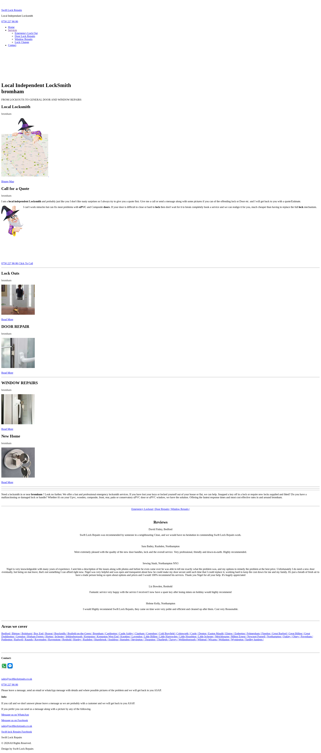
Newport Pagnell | (257, 636)
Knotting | (126, 636)
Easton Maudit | (216, 633)
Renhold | (67, 639)
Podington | (7, 639)
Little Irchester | (206, 636)
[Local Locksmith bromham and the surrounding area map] (25, 175)
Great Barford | (280, 633)
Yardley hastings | (254, 639)
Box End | (39, 633)
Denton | (203, 633)
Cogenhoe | (152, 633)
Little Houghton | (188, 636)
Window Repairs (23, 39)
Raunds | (30, 639)
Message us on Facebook (14, 720)
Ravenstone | (55, 639)
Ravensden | (41, 639)
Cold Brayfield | (167, 633)
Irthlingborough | (75, 636)
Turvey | (174, 639)
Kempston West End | (108, 636)
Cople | (194, 633)
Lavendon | (138, 636)
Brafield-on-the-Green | (80, 633)
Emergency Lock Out (26, 33)
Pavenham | (307, 636)
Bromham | (99, 633)
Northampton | (275, 636)
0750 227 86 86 (9, 21)
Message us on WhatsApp (15, 714)
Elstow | (230, 633)
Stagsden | (125, 639)
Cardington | (112, 633)
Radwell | (19, 639)
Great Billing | (296, 633)
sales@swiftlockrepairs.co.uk (16, 678)
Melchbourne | (223, 636)
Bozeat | (49, 633)
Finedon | (266, 633)
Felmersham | (254, 633)
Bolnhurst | (28, 633)
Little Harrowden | (169, 636)
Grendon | (21, 636)
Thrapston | (150, 639)
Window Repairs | (180, 509)
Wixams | (213, 639)
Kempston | (90, 636)
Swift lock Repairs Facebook (16, 731)
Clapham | (140, 633)
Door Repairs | (163, 509)
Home (11, 27)
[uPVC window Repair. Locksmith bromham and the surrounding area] (18, 423)
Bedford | (6, 633)
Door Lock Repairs (25, 36)
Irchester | (60, 636)
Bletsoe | (17, 633)
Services (12, 30)
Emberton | (241, 633)
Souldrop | (114, 639)
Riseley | (78, 639)
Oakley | (287, 636)
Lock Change (22, 42)
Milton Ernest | (239, 636)
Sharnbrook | (101, 639)
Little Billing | (151, 636)
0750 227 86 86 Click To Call (17, 263)
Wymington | (238, 639)
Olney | (296, 636)
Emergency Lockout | (143, 509)
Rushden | (88, 639)
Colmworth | (183, 633)
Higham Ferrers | (36, 636)
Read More (7, 319)
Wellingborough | (188, 639)
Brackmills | (61, 633)
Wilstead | (202, 639)
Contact (12, 45)
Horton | (50, 636)
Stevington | (137, 639)
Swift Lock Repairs (11, 10)
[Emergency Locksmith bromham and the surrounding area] (18, 313)
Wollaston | (225, 639)
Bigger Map (7, 181)
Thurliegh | (163, 639)
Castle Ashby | (127, 633)
